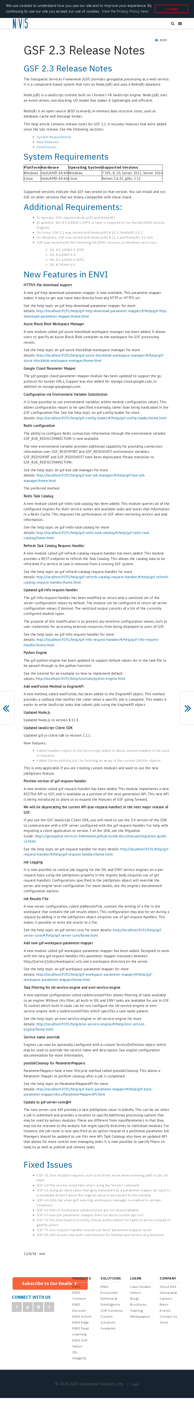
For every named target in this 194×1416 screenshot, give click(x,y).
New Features (48, 142)
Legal (135, 1384)
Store (164, 1322)
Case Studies (140, 1287)
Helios (77, 1346)
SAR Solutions (112, 1310)
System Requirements (54, 137)
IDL (75, 1352)
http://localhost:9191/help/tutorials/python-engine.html (80, 678)
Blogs (134, 1298)
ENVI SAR (79, 1340)
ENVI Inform (82, 1316)
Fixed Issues (47, 147)
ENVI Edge (80, 1322)
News (164, 1304)
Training (136, 1310)
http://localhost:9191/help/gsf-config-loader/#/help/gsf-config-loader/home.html (101, 418)
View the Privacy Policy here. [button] (125, 11)
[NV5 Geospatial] (20, 24)
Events (165, 1310)
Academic (108, 1328)
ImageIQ (79, 1358)
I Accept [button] (171, 9)
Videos (135, 1292)
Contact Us (168, 1316)
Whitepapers (140, 1316)
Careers (166, 1298)
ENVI (76, 1287)
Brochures (138, 1304)
